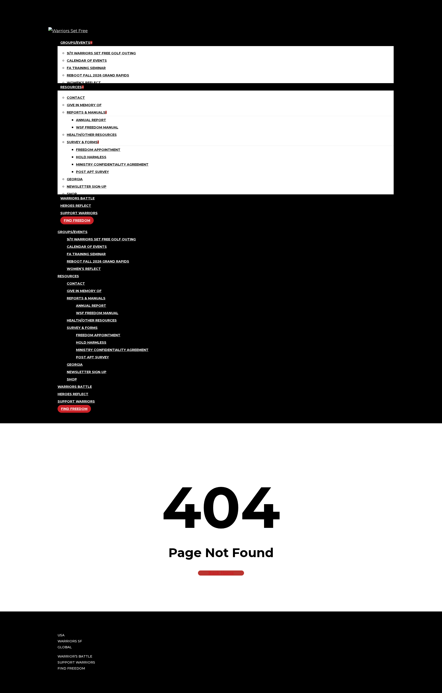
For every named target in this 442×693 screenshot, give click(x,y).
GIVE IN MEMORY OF (84, 291)
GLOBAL (65, 647)
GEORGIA (75, 365)
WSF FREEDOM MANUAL (97, 313)
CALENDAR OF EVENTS (87, 247)
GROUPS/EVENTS (72, 232)
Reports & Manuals (86, 298)
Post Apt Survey (92, 357)
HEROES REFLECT (73, 394)
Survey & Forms (82, 328)
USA (61, 635)
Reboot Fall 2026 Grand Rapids (98, 261)
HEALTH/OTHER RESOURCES (92, 320)
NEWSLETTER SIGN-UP (86, 372)
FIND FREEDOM (74, 409)
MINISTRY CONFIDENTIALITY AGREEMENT (112, 350)
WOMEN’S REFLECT (84, 269)
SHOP (72, 379)
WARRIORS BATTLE (75, 387)
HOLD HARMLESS (91, 342)
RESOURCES (68, 276)
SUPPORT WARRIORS (76, 401)
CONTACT (76, 283)
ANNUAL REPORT (91, 306)
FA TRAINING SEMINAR (86, 254)
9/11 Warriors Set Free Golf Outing (101, 239)
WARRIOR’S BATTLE (75, 656)
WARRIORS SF (70, 641)
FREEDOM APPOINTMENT (98, 335)
